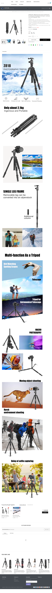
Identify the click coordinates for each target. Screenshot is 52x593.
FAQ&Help (4, 577)
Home (6, 11)
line (31, 45)
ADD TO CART (33, 39)
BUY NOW (45, 39)
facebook (29, 45)
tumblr (39, 45)
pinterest (37, 45)
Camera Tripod (9, 11)
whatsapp (35, 45)
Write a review (47, 529)
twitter (33, 45)
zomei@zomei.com (16, 581)
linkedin (42, 45)
